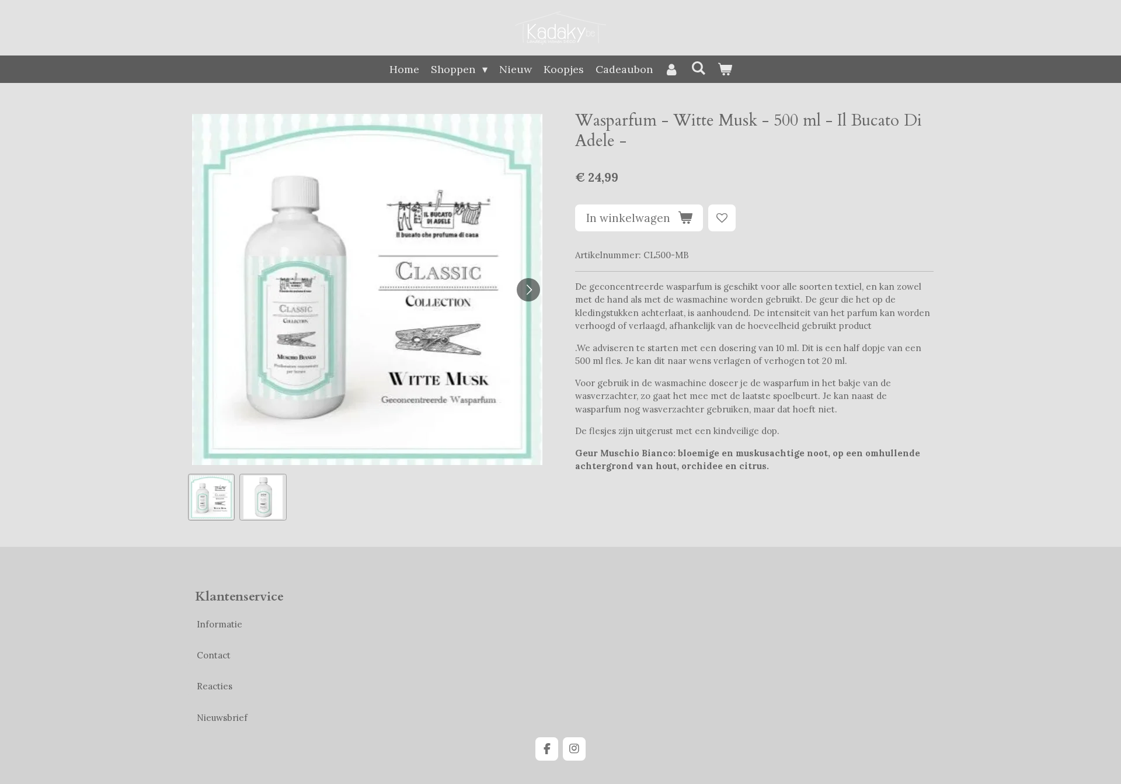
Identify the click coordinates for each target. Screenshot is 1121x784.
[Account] (672, 69)
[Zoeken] (698, 68)
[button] (211, 497)
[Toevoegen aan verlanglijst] (722, 218)
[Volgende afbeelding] (528, 289)
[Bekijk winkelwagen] (724, 69)
